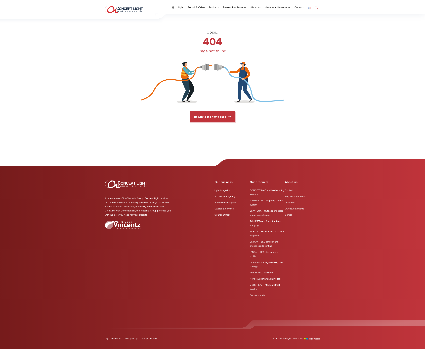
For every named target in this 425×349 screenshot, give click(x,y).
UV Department (222, 214)
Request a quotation (295, 196)
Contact (289, 190)
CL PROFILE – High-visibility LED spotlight (266, 264)
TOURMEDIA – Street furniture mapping (265, 223)
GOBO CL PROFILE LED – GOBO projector (267, 233)
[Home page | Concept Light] (124, 9)
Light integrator (222, 190)
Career (288, 214)
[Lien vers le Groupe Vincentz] (122, 225)
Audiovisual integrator (225, 202)
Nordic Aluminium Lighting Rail (265, 278)
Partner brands (257, 295)
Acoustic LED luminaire (261, 272)
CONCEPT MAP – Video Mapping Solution (267, 192)
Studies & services (224, 208)
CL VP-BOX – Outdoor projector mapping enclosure (266, 212)
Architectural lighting (224, 196)
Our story (290, 202)
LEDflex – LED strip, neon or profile (264, 254)
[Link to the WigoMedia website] (312, 338)
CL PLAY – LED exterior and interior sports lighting (264, 243)
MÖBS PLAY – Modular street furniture (265, 287)
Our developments (294, 208)
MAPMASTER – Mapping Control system (267, 202)
